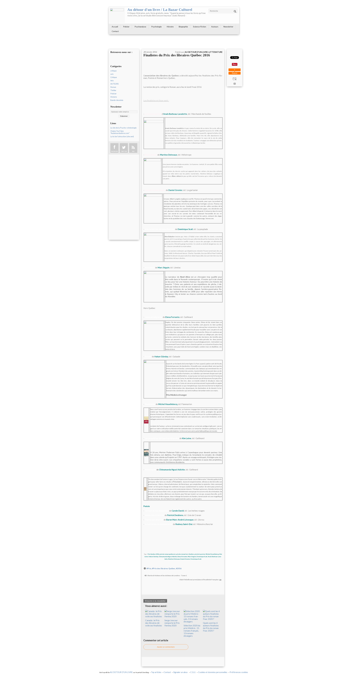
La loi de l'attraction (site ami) (122, 136)
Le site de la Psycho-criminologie (123, 128)
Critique (113, 77)
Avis (112, 80)
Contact (115, 31)
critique (113, 71)
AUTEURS (114, 84)
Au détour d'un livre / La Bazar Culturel (159, 10)
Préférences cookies (239, 672)
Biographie (183, 26)
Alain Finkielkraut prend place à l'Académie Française (199, 580)
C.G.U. (193, 672)
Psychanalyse (140, 26)
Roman (113, 87)
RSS (133, 151)
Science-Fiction (199, 26)
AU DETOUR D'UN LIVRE (121, 672)
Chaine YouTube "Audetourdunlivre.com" (120, 132)
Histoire (170, 26)
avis (112, 74)
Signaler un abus (180, 672)
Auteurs (214, 26)
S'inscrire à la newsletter (155, 601)
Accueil (115, 26)
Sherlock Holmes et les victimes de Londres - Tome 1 (167, 575)
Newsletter (228, 26)
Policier (126, 26)
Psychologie (156, 26)
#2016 (178, 568)
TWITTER (124, 151)
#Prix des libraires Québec (163, 568)
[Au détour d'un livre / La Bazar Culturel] (117, 15)
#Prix (149, 568)
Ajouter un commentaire (166, 647)
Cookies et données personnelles (212, 672)
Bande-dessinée (116, 100)
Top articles (156, 672)
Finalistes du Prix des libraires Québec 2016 (176, 55)
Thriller (113, 90)
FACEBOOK (114, 151)
